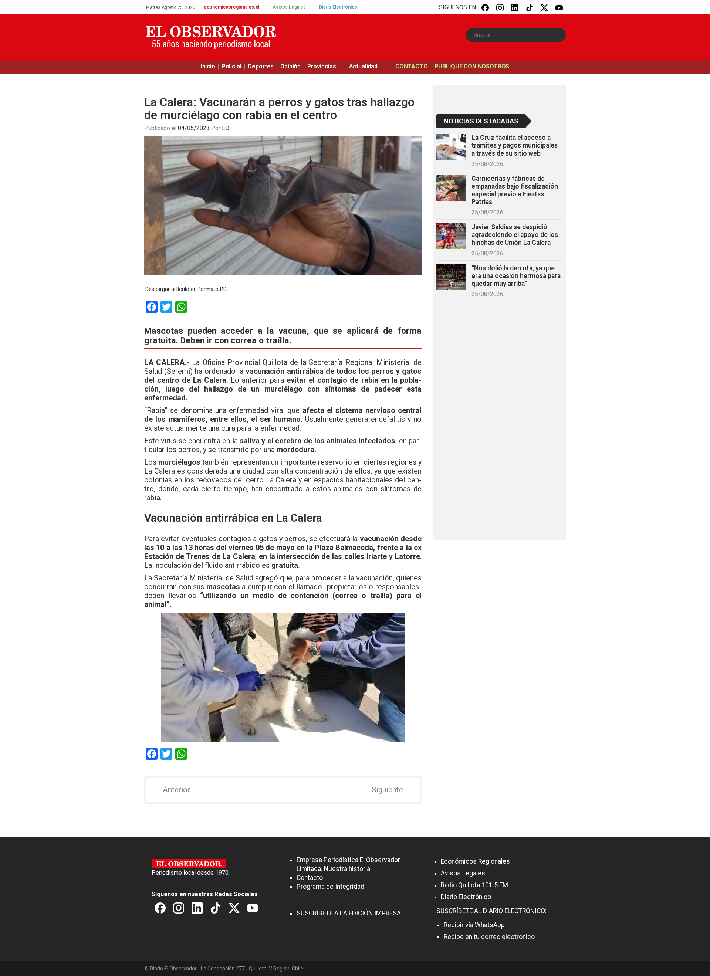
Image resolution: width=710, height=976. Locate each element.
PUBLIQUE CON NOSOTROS (472, 66)
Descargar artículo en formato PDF (187, 289)
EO (225, 128)
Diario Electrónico (338, 7)
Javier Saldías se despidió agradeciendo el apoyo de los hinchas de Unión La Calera (514, 234)
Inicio (208, 66)
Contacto (310, 877)
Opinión (290, 66)
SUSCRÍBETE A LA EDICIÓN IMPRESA (349, 913)
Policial (231, 66)
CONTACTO (411, 66)
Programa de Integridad (330, 886)
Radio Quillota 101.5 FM (474, 885)
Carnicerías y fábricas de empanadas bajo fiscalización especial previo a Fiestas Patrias (514, 190)
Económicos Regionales (475, 861)
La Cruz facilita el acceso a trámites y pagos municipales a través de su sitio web (514, 145)
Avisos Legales (289, 7)
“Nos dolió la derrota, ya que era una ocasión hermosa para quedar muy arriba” (516, 275)
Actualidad (363, 66)
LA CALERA (164, 362)
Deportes (261, 66)
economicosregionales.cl (231, 7)
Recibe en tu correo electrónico (489, 937)
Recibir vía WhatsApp (474, 925)
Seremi (178, 371)
